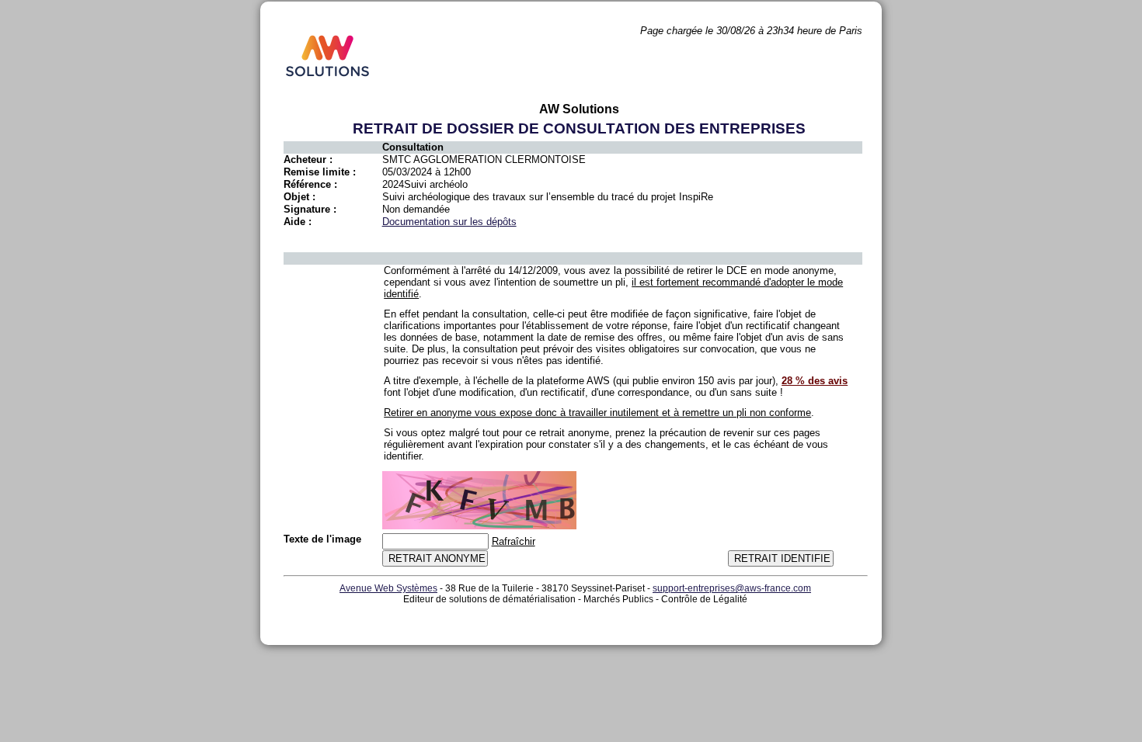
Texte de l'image (322, 539)
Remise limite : (320, 172)
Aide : (298, 221)
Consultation (413, 147)
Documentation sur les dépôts (449, 221)
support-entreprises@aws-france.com (732, 588)
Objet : (299, 197)
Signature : (310, 209)
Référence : (310, 184)
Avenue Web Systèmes (388, 588)
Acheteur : (308, 159)
